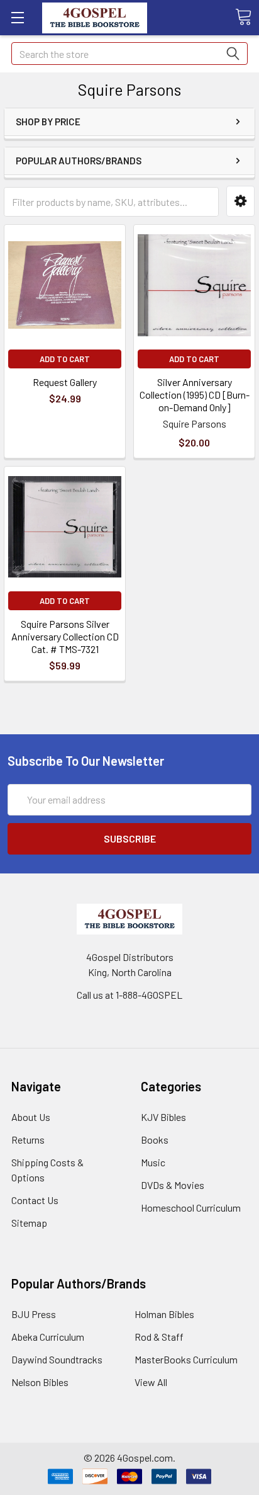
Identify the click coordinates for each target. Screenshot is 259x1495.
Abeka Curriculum (47, 1337)
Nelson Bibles (40, 1382)
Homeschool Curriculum (191, 1208)
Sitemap (29, 1223)
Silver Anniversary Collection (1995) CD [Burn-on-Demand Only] (195, 394)
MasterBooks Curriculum (186, 1359)
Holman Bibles (164, 1314)
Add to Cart (65, 359)
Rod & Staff (159, 1337)
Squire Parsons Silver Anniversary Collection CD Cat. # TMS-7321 (65, 636)
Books (154, 1139)
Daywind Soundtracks (56, 1359)
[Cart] (243, 17)
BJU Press (33, 1314)
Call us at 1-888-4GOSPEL (129, 995)
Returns (28, 1139)
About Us (30, 1117)
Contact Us (34, 1200)
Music (153, 1162)
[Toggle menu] (17, 17)
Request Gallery (65, 382)
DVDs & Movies (172, 1185)
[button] (240, 201)
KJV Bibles (163, 1117)
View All (151, 1382)
